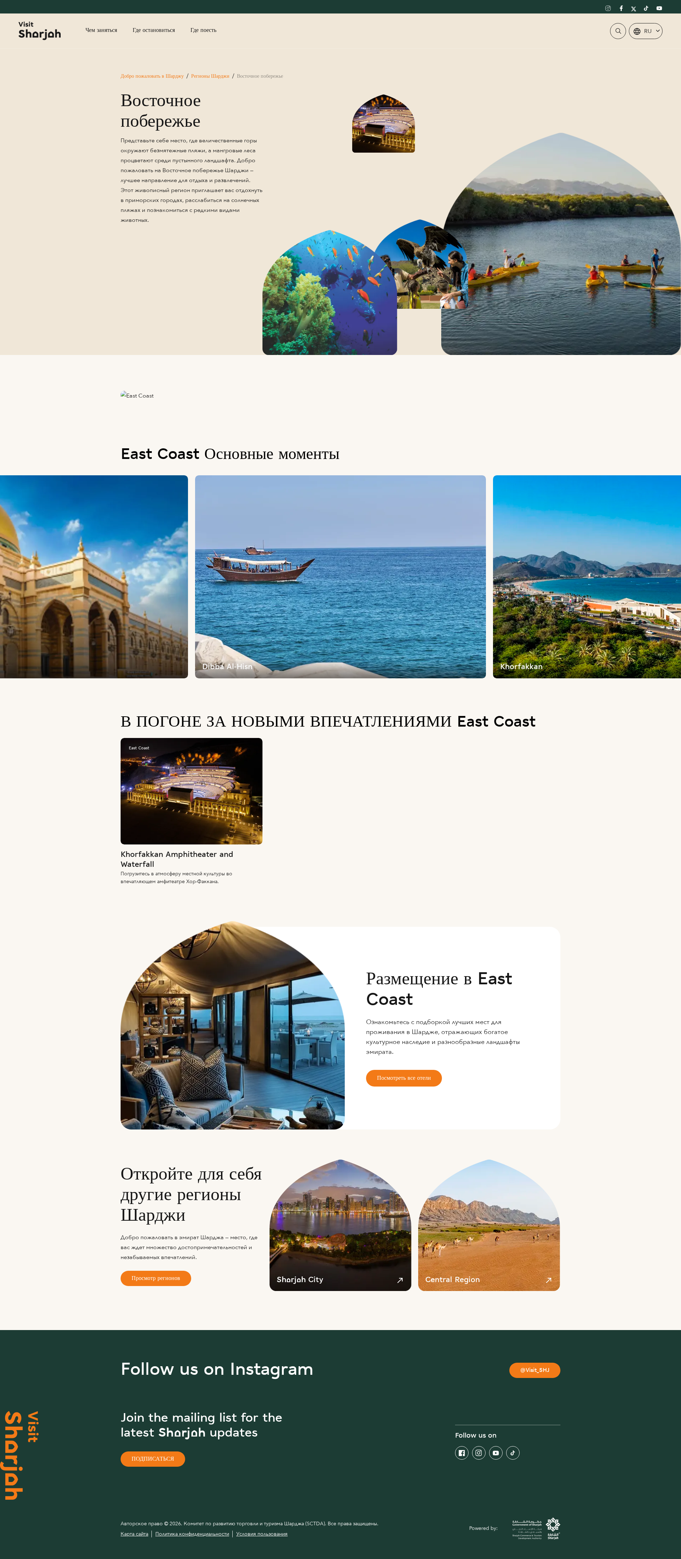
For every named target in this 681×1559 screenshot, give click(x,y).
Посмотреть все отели (404, 1079)
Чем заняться (101, 31)
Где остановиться (154, 31)
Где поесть (203, 31)
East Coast (139, 748)
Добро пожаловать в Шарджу (152, 76)
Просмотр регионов (156, 1279)
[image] (340, 576)
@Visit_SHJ (534, 1371)
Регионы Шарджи (210, 76)
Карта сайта (134, 1534)
